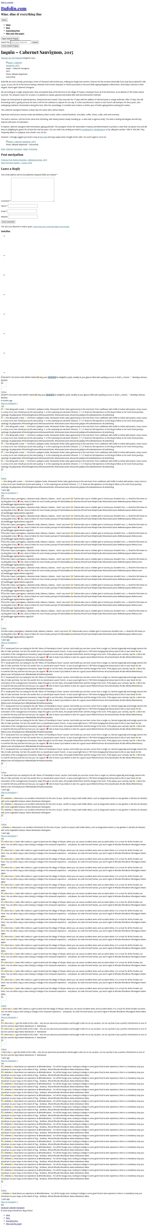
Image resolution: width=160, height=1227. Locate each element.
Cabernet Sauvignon (14, 149)
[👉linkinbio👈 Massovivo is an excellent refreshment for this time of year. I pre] (25, 314)
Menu (4, 20)
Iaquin (3, 84)
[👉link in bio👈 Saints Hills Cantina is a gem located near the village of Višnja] (25, 333)
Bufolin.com (13, 8)
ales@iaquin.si (99, 129)
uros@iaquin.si (87, 129)
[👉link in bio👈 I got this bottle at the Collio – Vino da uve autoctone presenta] (25, 353)
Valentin (19, 58)
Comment (6, 201)
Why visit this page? (15, 33)
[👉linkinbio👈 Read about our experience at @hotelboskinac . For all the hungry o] (25, 372)
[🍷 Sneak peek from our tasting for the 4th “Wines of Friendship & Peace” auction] (25, 294)
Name (4, 206)
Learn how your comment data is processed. (51, 226)
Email (4, 211)
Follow (3, 392)
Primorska (33, 149)
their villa (43, 137)
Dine (8, 28)
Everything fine (13, 31)
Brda (3, 149)
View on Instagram (8, 403)
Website (4, 216)
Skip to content (7, 2)
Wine (8, 25)
